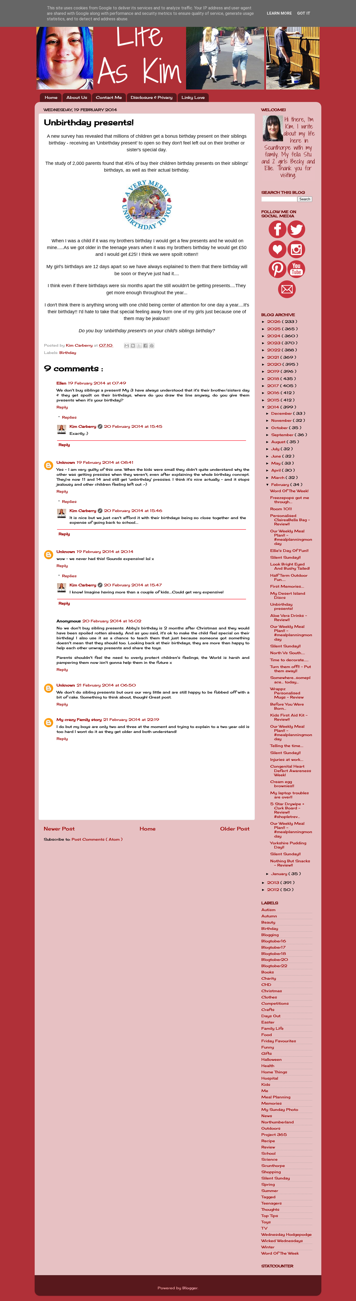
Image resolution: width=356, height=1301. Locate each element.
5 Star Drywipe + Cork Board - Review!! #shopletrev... (287, 810)
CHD (266, 985)
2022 (274, 350)
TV (264, 1228)
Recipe (268, 1141)
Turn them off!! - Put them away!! (290, 669)
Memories (271, 1103)
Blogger (190, 1288)
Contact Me (109, 97)
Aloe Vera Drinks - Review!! (288, 617)
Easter (267, 1022)
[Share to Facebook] (145, 345)
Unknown (66, 462)
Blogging (270, 935)
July (276, 449)
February (280, 485)
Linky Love (193, 97)
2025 (274, 329)
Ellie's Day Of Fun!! (289, 551)
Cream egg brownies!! (282, 784)
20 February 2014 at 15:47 (133, 585)
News (266, 1116)
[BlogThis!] (133, 345)
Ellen (61, 383)
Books (267, 972)
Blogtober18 (273, 953)
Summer (269, 1191)
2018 (273, 379)
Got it (303, 13)
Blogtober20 (274, 959)
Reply (62, 407)
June (276, 456)
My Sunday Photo (279, 1109)
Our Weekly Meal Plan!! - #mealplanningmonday (291, 537)
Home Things (274, 1072)
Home (51, 97)
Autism (268, 910)
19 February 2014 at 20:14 (105, 552)
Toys (266, 1222)
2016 (274, 393)
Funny (267, 1047)
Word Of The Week (280, 1253)
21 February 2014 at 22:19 (131, 720)
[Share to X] (139, 345)
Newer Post (59, 829)
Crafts (267, 1010)
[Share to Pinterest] (151, 345)
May (276, 463)
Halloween (271, 1059)
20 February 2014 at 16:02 (111, 621)
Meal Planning (275, 1097)
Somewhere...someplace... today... (290, 680)
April (276, 470)
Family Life (272, 1028)
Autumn (269, 916)
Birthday (67, 353)
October (280, 428)
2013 (273, 883)
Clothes (269, 997)
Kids (265, 1084)
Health (267, 1066)
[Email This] (126, 345)
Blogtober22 (274, 966)
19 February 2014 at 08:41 (105, 462)
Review (268, 1147)
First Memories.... (287, 586)
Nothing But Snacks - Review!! (290, 863)
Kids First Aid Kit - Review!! (289, 717)
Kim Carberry (83, 426)
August (279, 442)
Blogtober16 (273, 941)
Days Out (270, 1016)
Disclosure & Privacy (152, 97)
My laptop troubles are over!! (289, 795)
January (280, 874)
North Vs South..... (287, 653)
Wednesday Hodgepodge (286, 1234)
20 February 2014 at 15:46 (133, 511)
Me (264, 1091)
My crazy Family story (79, 720)
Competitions (275, 1003)
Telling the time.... (286, 746)
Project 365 (274, 1135)
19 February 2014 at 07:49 (97, 383)
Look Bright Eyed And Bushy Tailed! (290, 566)
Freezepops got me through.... (289, 500)
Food (266, 1035)
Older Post (235, 829)
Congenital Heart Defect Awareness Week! (290, 770)
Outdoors (270, 1128)
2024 (274, 336)
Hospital (269, 1078)
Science (269, 1159)
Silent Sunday (275, 1178)
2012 (273, 890)
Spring (268, 1184)
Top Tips (269, 1216)
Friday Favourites (278, 1041)
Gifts (266, 1053)
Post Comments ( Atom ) (97, 839)
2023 (274, 343)
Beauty (268, 922)
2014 (273, 407)
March (278, 477)
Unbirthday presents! (281, 606)
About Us (76, 97)
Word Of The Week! (289, 491)
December (282, 413)
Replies (69, 417)
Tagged (268, 1197)
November (282, 420)
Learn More (279, 13)
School (268, 1153)
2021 (273, 357)
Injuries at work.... (286, 759)
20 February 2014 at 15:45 (133, 426)
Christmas (271, 991)
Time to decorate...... (289, 660)
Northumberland (277, 1122)
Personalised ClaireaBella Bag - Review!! (290, 520)
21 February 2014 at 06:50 (106, 685)
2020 (275, 364)
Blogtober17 (273, 947)
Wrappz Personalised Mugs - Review (287, 693)
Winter (267, 1247)
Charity (268, 978)
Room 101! (281, 509)
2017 (273, 386)
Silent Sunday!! (285, 557)
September (283, 435)
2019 (274, 371)
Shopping (271, 1172)
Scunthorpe (273, 1166)
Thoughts (270, 1209)
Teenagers (271, 1203)
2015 (274, 400)
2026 (274, 322)
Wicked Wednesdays (282, 1241)
